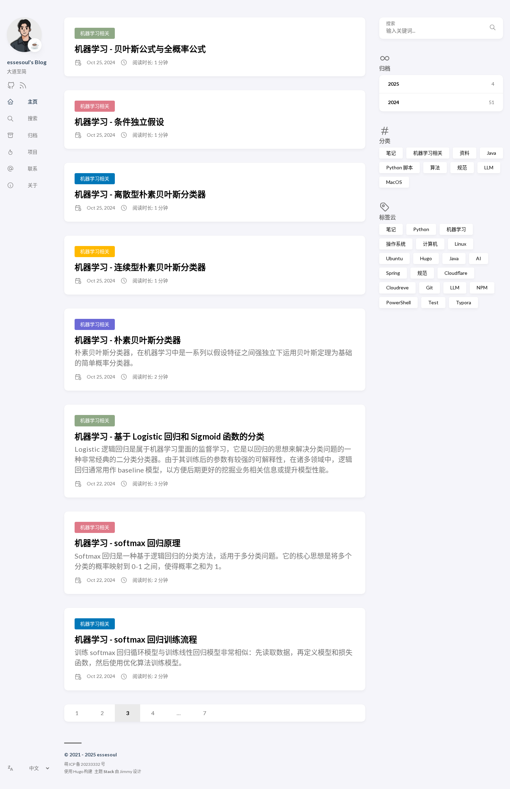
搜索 (390, 23)
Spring (393, 273)
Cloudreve (397, 287)
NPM (482, 287)
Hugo (426, 258)
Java (491, 153)
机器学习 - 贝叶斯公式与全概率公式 (140, 49)
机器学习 (456, 229)
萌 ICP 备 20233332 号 (84, 764)
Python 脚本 (399, 167)
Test (433, 302)
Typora (463, 302)
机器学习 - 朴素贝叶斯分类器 (128, 340)
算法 (435, 167)
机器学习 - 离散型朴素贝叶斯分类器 (140, 194)
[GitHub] (11, 87)
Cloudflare (455, 273)
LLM (488, 167)
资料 (464, 153)
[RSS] (23, 87)
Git (429, 287)
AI (478, 258)
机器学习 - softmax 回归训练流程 (136, 639)
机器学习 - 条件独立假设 (119, 122)
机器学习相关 (427, 153)
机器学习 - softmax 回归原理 (127, 543)
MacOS (394, 182)
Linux (460, 244)
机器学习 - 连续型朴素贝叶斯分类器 (140, 267)
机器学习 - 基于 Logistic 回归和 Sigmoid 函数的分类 (169, 436)
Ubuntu (394, 258)
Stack (108, 771)
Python (421, 229)
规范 (462, 167)
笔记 (391, 153)
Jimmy (126, 771)
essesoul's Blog (26, 62)
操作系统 (396, 244)
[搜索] (492, 28)
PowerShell (398, 302)
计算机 (430, 244)
